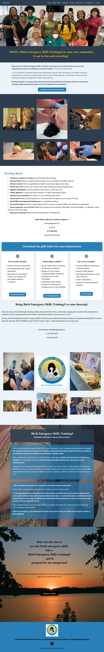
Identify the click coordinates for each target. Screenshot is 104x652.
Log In (98, 3)
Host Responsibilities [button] (52, 296)
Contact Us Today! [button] (49, 593)
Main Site (6, 3)
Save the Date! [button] (86, 294)
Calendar (65, 3)
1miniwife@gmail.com (52, 223)
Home (49, 3)
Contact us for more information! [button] (52, 89)
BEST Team (56, 3)
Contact (72, 3)
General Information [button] (18, 294)
